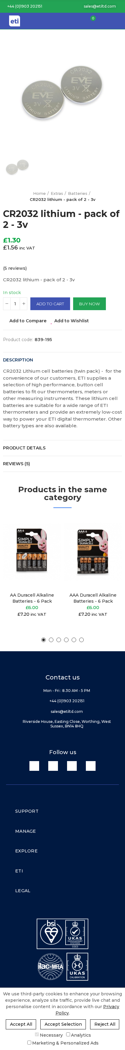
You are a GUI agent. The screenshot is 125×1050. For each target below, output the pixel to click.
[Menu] (117, 21)
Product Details (24, 448)
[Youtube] (72, 766)
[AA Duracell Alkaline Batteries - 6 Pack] (32, 552)
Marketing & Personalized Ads (65, 1043)
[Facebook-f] (53, 766)
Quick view (45, 550)
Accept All (21, 1024)
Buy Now (89, 303)
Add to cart (50, 303)
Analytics (81, 1035)
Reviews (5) (16, 463)
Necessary (51, 1035)
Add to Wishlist (71, 320)
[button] (22, 6)
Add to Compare (27, 320)
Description (18, 360)
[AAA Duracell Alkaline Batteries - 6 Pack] (93, 552)
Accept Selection (63, 1024)
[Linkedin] (34, 766)
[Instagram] (91, 766)
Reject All (104, 1024)
